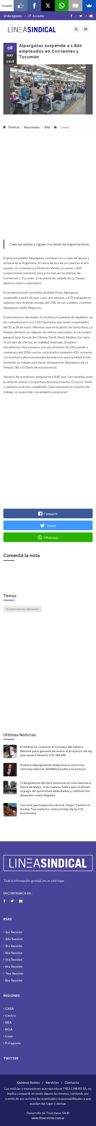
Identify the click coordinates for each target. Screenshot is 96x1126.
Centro (10, 1015)
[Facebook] (74, 16)
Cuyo (9, 1036)
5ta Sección (13, 959)
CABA (9, 1008)
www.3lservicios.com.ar (48, 1118)
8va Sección (13, 980)
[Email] (75, 5)
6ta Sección (13, 966)
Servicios (52, 1082)
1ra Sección (13, 932)
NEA (8, 1022)
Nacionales (32, 127)
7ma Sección (14, 973)
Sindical (13, 127)
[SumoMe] (89, 5)
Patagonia (13, 1043)
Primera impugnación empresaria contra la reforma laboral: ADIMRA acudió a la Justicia (53, 767)
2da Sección (14, 939)
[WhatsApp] (62, 5)
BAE (47, 127)
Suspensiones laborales (22, 609)
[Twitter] (83, 16)
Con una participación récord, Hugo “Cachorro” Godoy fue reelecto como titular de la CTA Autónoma (55, 809)
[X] (48, 5)
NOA (9, 1029)
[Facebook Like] (20, 5)
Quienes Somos (28, 1082)
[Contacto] (91, 16)
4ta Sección (13, 953)
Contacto (72, 1082)
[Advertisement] (48, 188)
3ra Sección (13, 946)
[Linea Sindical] (32, 29)
